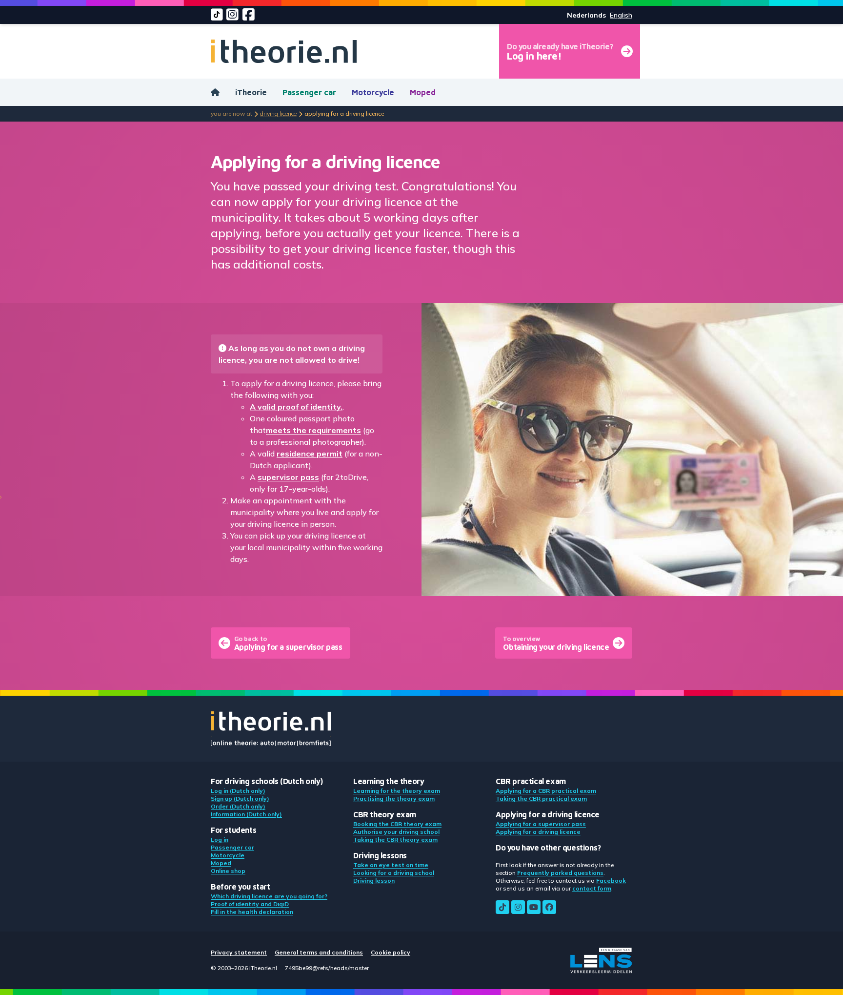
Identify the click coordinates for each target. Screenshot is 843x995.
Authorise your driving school (396, 831)
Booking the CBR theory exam (397, 824)
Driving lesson (374, 880)
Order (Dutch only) (238, 806)
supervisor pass (288, 477)
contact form (591, 888)
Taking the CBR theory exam (395, 839)
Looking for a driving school (393, 872)
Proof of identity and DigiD (250, 904)
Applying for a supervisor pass (541, 824)
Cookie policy (390, 952)
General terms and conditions (319, 952)
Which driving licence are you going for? (269, 896)
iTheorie (251, 92)
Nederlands (586, 15)
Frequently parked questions (560, 872)
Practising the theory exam (394, 798)
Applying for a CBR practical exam (546, 790)
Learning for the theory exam (396, 790)
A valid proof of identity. (296, 407)
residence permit (309, 453)
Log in (219, 839)
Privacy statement (239, 952)
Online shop (228, 870)
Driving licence (278, 113)
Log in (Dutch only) (238, 790)
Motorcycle (373, 92)
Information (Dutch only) (246, 814)
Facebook (611, 880)
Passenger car (309, 92)
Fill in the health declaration (252, 911)
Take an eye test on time (390, 865)
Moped (423, 92)
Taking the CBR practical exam (541, 798)
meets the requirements (313, 430)
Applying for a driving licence (538, 831)
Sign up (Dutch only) (240, 798)
